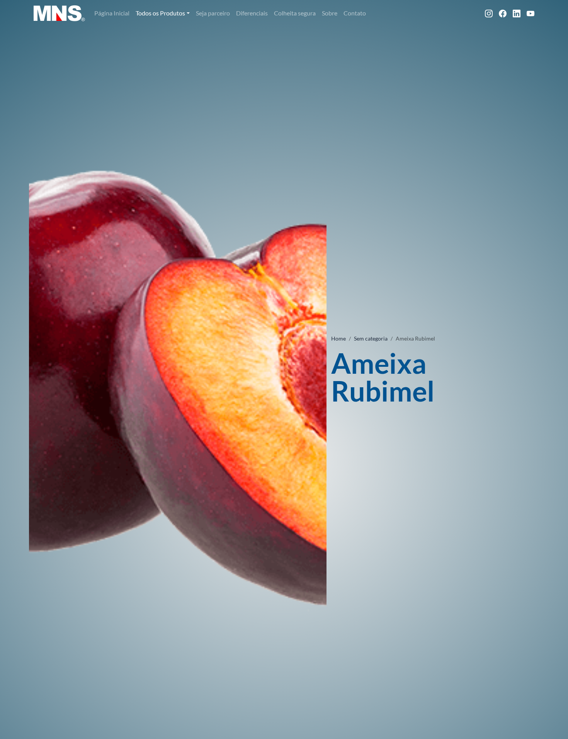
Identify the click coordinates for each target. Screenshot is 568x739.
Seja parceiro (213, 13)
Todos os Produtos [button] (160, 13)
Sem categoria (371, 338)
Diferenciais (252, 13)
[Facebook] (503, 13)
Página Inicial (111, 13)
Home (338, 338)
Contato (355, 13)
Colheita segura (295, 13)
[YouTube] (530, 13)
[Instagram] (489, 13)
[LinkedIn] (516, 13)
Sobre (329, 13)
